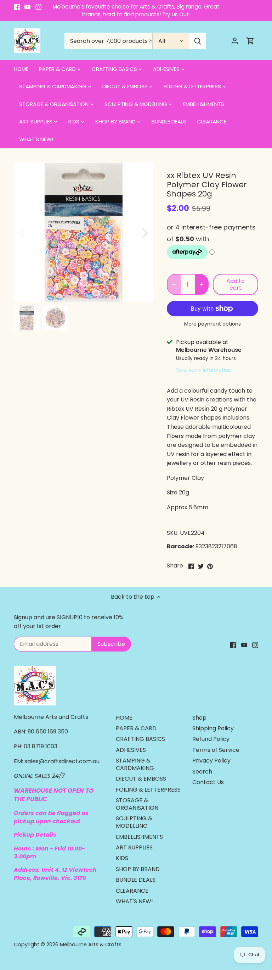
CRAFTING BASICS (140, 739)
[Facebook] (17, 7)
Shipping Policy (213, 728)
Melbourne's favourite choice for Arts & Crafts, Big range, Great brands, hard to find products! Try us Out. (136, 10)
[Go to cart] (250, 41)
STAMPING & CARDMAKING (135, 764)
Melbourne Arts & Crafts (90, 944)
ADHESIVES (131, 750)
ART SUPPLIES (134, 847)
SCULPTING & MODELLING (134, 822)
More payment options (212, 324)
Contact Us (208, 782)
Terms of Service (215, 750)
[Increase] (201, 284)
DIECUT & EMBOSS (141, 779)
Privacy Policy (211, 760)
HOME (124, 718)
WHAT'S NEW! (134, 901)
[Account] (235, 41)
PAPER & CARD (136, 728)
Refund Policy (211, 739)
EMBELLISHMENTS (139, 837)
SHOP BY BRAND (138, 869)
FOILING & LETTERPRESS (148, 790)
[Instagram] (38, 7)
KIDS (122, 858)
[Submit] (198, 41)
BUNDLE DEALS (135, 880)
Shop (199, 718)
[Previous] (31, 232)
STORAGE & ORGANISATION (137, 804)
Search (202, 771)
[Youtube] (27, 7)
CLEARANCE (132, 891)
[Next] (135, 232)
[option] (83, 232)
